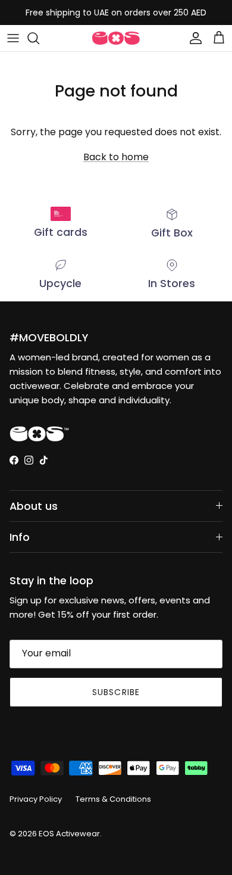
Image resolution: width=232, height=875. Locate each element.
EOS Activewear (69, 833)
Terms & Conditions (113, 799)
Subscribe (116, 692)
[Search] (39, 38)
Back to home (116, 157)
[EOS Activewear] (116, 38)
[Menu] (13, 38)
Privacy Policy (36, 799)
